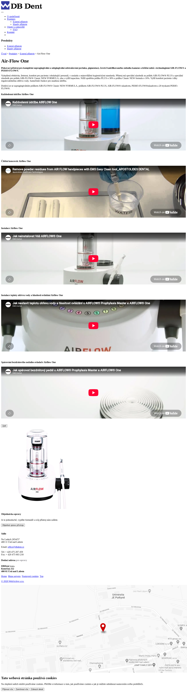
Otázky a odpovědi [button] (16, 27)
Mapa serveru (14, 576)
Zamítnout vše (22, 689)
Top (41, 576)
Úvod (3, 53)
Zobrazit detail (37, 689)
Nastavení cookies (30, 576)
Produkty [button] (11, 19)
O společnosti (13, 16)
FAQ (15, 29)
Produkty (13, 53)
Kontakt (10, 32)
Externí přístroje (20, 21)
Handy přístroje (20, 24)
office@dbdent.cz (16, 547)
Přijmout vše (7, 689)
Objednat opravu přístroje (13, 525)
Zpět (4, 426)
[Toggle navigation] (2, 12)
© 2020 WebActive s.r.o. (12, 581)
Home (4, 576)
